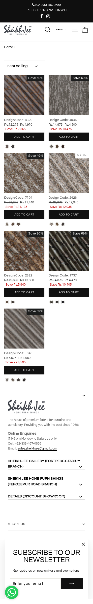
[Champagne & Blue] (13, 302)
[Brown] (57, 146)
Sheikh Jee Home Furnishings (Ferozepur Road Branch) (36, 481)
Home (8, 47)
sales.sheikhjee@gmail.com (37, 448)
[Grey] (18, 380)
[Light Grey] (7, 146)
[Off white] (7, 224)
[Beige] (13, 224)
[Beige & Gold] (7, 302)
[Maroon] (63, 146)
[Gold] (57, 224)
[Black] (18, 224)
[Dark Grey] (13, 146)
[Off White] (51, 146)
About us (16, 524)
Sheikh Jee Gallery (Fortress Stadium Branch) (44, 463)
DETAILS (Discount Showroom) (36, 496)
